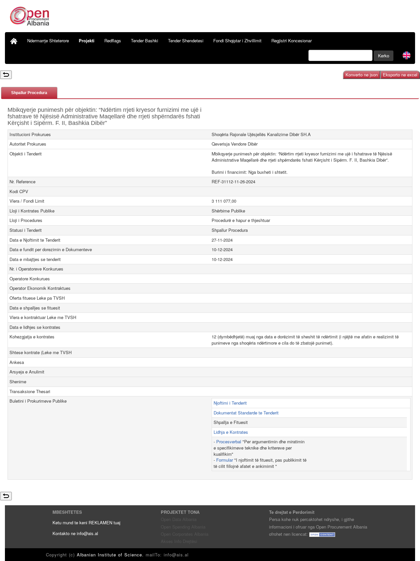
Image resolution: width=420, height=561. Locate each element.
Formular (224, 460)
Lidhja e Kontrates (231, 432)
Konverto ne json (362, 74)
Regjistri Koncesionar (291, 40)
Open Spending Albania (183, 527)
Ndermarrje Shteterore (48, 40)
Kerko (383, 55)
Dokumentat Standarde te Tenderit (246, 413)
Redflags (112, 40)
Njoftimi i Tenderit (230, 403)
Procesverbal (228, 441)
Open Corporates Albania (184, 534)
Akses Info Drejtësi (179, 541)
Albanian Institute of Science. (111, 554)
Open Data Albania (179, 519)
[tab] (29, 92)
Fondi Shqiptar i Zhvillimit (237, 40)
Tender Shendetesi (185, 40)
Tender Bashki (144, 40)
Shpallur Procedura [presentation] (29, 92)
